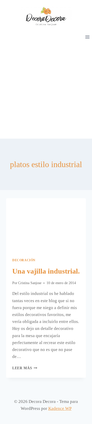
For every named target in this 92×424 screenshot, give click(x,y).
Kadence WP (60, 408)
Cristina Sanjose (29, 283)
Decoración (24, 260)
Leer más (24, 368)
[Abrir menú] (87, 37)
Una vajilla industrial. (46, 271)
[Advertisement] (46, 89)
